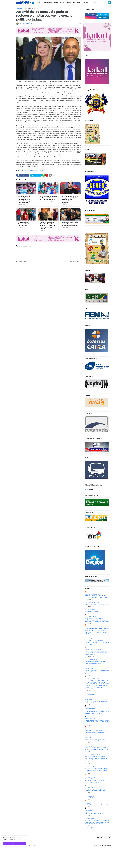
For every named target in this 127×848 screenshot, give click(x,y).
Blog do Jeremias (90, 796)
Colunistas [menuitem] (76, 2)
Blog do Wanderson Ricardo (93, 649)
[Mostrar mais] (53, 175)
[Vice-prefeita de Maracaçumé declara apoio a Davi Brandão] (26, 214)
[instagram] (105, 837)
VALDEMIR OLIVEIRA (90, 616)
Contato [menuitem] (93, 2)
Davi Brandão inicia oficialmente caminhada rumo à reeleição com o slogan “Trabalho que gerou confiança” (25, 199)
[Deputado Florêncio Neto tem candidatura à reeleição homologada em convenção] (70, 214)
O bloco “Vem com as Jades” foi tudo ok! (96, 804)
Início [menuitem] (38, 2)
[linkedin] (109, 837)
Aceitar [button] (15, 843)
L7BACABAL (88, 728)
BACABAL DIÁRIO (89, 818)
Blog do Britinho (89, 746)
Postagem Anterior (22, 261)
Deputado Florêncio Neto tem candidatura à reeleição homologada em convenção (70, 225)
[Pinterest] (46, 175)
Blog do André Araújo (91, 659)
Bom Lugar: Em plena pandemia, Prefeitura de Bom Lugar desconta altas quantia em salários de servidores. (97, 770)
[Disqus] (48, 283)
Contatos (108, 845)
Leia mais (20, 839)
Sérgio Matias (88, 699)
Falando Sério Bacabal (91, 639)
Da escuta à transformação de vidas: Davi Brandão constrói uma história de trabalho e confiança (48, 199)
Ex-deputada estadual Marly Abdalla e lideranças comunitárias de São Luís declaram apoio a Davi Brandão (48, 225)
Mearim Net (88, 737)
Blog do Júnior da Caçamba (92, 754)
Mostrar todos (89, 827)
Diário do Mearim (89, 627)
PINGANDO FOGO (90, 708)
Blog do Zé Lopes (90, 609)
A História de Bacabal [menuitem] (50, 2)
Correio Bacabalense (90, 766)
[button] (106, 2)
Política (42, 170)
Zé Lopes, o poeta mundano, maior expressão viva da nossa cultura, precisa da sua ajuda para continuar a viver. (97, 711)
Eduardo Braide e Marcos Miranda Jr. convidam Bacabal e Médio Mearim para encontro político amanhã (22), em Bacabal (97, 620)
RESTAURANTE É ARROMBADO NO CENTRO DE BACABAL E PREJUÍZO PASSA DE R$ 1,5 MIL (97, 642)
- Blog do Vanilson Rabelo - (92, 594)
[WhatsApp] (43, 175)
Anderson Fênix (89, 810)
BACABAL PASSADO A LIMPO (93, 787)
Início (95, 845)
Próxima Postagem (74, 261)
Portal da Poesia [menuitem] (65, 2)
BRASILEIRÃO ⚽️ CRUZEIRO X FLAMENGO (97, 604)
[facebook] (98, 837)
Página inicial (20, 8)
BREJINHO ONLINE (90, 777)
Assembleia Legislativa (31, 8)
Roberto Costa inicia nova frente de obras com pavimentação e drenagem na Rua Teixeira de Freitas (96, 652)
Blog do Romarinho (90, 694)
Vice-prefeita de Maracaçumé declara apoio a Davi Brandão (26, 224)
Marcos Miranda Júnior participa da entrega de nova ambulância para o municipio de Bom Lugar (97, 671)
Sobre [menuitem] (86, 2)
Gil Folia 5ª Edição (90, 798)
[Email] (50, 175)
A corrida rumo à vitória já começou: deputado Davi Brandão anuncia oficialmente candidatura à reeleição (70, 199)
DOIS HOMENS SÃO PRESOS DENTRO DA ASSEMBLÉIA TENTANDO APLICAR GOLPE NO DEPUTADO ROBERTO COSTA (97, 822)
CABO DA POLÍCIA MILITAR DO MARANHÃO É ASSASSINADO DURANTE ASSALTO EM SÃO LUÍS (97, 721)
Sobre (101, 845)
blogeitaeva (88, 803)
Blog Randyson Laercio (91, 668)
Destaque (36, 170)
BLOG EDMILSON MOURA (92, 678)
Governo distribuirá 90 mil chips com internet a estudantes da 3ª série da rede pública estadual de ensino (96, 780)
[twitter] (101, 837)
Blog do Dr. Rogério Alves (92, 602)
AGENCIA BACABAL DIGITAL (92, 718)
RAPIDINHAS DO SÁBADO (92, 611)
